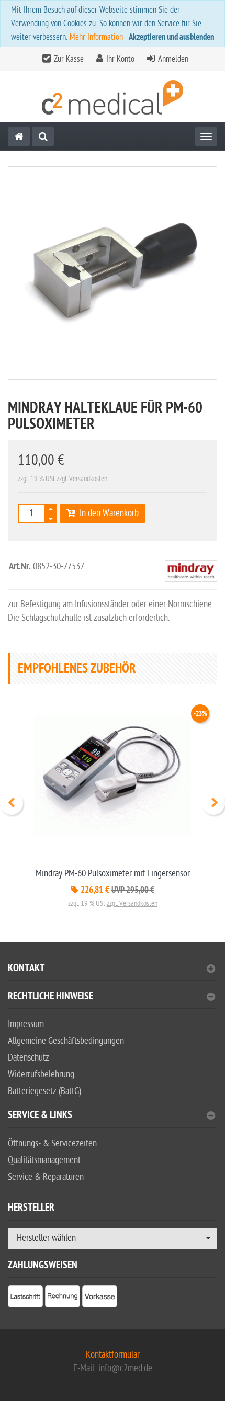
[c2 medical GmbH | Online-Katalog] (112, 97)
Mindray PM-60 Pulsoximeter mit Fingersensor (113, 873)
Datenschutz (28, 1057)
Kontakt (26, 969)
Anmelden (173, 59)
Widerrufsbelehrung (41, 1074)
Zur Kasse (69, 59)
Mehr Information (96, 37)
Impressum (26, 1024)
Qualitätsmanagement (44, 1160)
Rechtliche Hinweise (50, 997)
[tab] (112, 972)
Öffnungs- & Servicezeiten (52, 1143)
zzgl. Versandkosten (82, 478)
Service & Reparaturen (46, 1176)
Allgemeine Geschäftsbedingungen (66, 1040)
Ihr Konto (120, 59)
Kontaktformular (113, 1354)
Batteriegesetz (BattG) (44, 1091)
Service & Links (40, 1116)
